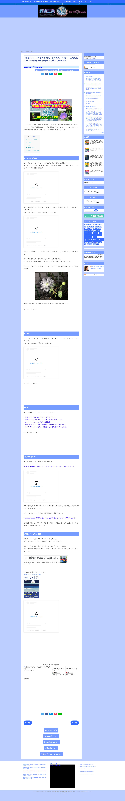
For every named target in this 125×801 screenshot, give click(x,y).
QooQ (65, 792)
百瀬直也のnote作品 (89, 76)
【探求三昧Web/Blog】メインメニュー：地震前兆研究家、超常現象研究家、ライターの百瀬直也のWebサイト (41, 1)
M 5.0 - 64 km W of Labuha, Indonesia (86, 769)
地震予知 (94, 224)
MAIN (15, 4)
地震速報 (94, 228)
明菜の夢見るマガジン (72, 70)
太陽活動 (90, 237)
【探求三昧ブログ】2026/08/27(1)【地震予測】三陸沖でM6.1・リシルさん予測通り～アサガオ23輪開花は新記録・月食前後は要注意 (93, 79)
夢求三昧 (80, 1)
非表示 (33, 136)
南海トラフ (92, 226)
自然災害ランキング (58, 674)
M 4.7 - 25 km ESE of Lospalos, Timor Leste (87, 766)
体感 (88, 226)
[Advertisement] (39, 28)
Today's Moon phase (55, 765)
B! (51, 74)
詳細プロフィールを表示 (95, 268)
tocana (100, 232)
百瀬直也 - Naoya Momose (97, 266)
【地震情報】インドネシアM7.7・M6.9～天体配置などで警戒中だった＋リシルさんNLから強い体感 (96, 156)
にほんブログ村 (29, 670)
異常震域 (98, 230)
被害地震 (86, 237)
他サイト (109, 4)
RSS (91, 1)
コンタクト (86, 1)
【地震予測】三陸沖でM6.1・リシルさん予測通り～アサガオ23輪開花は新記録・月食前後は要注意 (93, 88)
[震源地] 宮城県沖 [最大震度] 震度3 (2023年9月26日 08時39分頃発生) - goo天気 (34, 768)
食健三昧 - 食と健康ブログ (91, 106)
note (98, 224)
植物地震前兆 (54, 70)
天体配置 (90, 228)
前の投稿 (75, 723)
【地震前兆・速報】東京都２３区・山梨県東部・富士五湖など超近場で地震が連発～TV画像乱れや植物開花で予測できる (96, 149)
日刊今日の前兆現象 (88, 242)
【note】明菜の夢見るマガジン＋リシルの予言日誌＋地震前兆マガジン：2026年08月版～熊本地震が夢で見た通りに (96, 142)
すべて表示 (102, 132)
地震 (101, 224)
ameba (94, 244)
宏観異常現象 (95, 242)
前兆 (85, 244)
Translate (94, 58)
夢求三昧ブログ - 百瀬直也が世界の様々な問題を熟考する (93, 93)
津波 (89, 230)
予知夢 (100, 226)
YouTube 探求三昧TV (90, 101)
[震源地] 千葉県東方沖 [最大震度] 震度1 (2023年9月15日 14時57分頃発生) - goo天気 (34, 771)
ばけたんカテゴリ (51, 730)
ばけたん (38, 70)
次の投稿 (28, 723)
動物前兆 (86, 230)
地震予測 (90, 224)
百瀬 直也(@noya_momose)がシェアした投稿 (36, 201)
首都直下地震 (87, 232)
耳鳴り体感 (45, 70)
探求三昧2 (75, 1)
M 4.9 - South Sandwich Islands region (86, 771)
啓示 (97, 244)
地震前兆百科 (89, 244)
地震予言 (86, 228)
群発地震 (94, 237)
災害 (91, 232)
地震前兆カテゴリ (51, 748)
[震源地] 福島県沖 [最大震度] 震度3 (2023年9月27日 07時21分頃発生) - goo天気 (34, 765)
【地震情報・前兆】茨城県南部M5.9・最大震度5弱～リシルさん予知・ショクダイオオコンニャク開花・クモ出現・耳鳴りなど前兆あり (96, 164)
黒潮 (95, 230)
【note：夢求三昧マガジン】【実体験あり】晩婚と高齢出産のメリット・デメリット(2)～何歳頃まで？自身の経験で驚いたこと (93, 97)
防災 (92, 230)
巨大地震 (99, 228)
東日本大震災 (95, 232)
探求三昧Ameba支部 (67, 1)
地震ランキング (70, 674)
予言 (85, 226)
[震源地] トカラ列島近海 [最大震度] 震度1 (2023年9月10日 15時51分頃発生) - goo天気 (34, 778)
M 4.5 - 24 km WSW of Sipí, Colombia (86, 764)
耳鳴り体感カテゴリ (51, 736)
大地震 (78, 4)
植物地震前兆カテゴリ (51, 742)
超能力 (100, 242)
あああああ (88, 103)
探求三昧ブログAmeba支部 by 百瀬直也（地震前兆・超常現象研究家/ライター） (93, 84)
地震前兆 (62, 70)
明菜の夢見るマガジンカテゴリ (51, 754)
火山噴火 (96, 226)
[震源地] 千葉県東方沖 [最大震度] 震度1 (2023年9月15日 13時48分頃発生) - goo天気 (34, 775)
